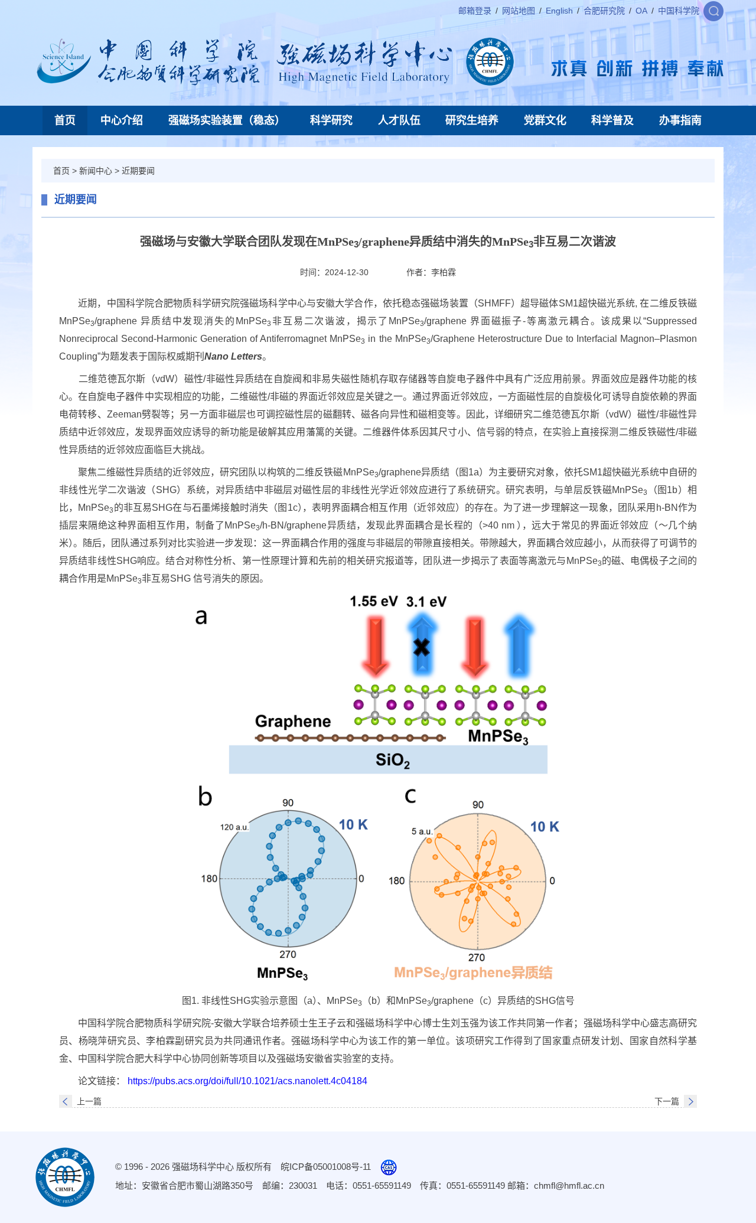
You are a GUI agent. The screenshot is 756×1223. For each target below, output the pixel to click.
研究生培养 (471, 120)
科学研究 (331, 120)
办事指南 (680, 120)
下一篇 (666, 1101)
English (559, 10)
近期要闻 (138, 170)
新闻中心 (95, 170)
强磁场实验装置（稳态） (226, 120)
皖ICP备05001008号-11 (326, 1167)
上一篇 (89, 1101)
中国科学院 (678, 10)
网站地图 (518, 10)
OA (641, 10)
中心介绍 (121, 120)
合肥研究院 (604, 10)
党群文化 (545, 120)
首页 (65, 120)
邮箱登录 (474, 10)
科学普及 (612, 120)
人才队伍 (399, 120)
